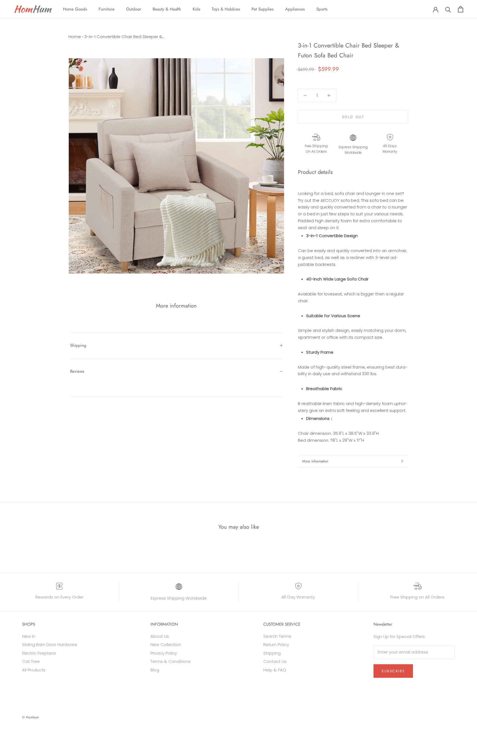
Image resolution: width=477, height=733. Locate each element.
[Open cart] (460, 9)
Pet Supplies (262, 9)
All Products (34, 670)
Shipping (78, 345)
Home (74, 36)
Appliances (295, 9)
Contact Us (275, 661)
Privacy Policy (163, 653)
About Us (159, 636)
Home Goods (75, 9)
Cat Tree (31, 661)
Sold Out (353, 117)
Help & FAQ (274, 670)
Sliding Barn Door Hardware (49, 644)
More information (315, 461)
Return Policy (276, 644)
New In (28, 636)
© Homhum (30, 717)
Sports (321, 9)
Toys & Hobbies (226, 9)
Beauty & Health (167, 9)
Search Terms (277, 636)
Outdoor (133, 9)
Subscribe (393, 671)
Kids (196, 9)
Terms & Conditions (170, 661)
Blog (154, 670)
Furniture (107, 9)
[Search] (448, 9)
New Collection (165, 644)
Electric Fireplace (39, 653)
